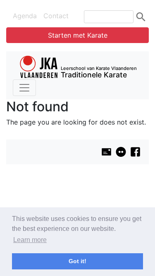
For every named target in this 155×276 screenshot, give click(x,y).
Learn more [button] (30, 239)
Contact (56, 16)
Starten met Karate (77, 35)
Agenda (25, 16)
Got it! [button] (77, 261)
